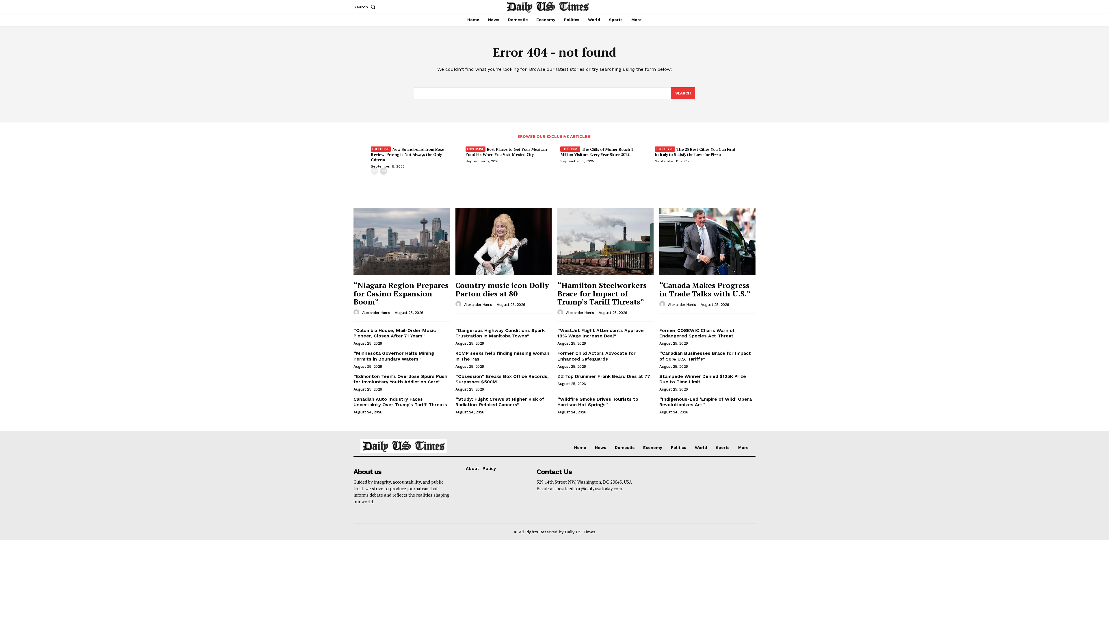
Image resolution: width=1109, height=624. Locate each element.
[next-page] (383, 171)
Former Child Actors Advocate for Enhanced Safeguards (596, 355)
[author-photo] (357, 312)
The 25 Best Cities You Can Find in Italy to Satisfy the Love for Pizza (695, 151)
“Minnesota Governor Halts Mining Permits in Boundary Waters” (393, 355)
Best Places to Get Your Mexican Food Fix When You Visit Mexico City (506, 151)
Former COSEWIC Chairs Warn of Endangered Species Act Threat (697, 333)
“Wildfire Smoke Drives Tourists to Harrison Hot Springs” (597, 401)
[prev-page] (374, 171)
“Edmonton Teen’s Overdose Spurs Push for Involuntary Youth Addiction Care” (400, 379)
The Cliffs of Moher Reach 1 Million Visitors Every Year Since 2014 (596, 151)
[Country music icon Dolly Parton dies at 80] (503, 241)
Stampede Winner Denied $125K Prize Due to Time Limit (702, 379)
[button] (365, 7)
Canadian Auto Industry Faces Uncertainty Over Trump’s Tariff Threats (400, 401)
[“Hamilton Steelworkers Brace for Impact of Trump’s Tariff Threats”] (605, 241)
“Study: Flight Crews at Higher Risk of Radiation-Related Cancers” (499, 401)
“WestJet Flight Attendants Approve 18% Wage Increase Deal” (600, 333)
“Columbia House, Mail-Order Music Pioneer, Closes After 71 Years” (394, 333)
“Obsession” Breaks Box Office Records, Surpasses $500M (502, 379)
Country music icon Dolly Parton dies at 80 (502, 289)
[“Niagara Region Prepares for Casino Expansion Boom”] (401, 241)
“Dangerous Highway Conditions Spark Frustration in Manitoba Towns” (500, 333)
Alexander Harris (376, 313)
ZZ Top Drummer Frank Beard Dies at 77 (603, 376)
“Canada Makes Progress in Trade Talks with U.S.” (704, 289)
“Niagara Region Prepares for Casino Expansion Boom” (401, 293)
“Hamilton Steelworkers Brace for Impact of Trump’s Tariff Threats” (602, 293)
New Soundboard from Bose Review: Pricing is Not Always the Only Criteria (407, 154)
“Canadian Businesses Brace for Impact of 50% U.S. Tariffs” (705, 355)
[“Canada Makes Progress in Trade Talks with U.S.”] (707, 241)
